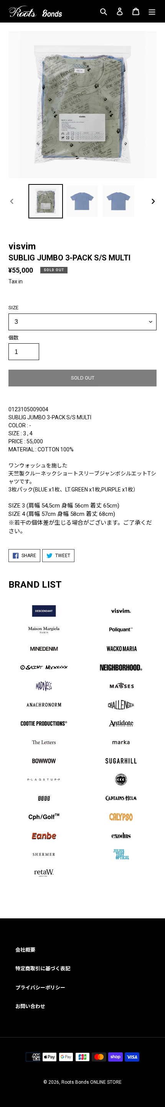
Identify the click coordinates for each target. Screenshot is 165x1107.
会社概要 (25, 950)
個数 (13, 338)
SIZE (13, 307)
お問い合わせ (30, 1006)
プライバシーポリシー (40, 988)
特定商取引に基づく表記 (42, 968)
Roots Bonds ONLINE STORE (91, 1082)
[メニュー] (152, 11)
